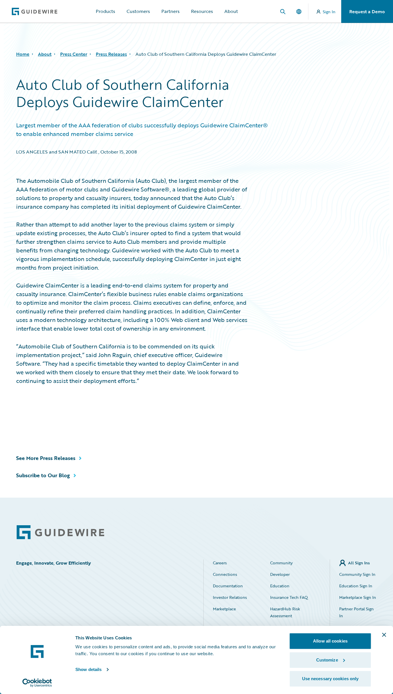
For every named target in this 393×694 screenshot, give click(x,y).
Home (22, 54)
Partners (170, 11)
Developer (280, 574)
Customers (138, 11)
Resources (202, 11)
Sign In (329, 12)
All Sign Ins (359, 563)
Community (281, 563)
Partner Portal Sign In (356, 612)
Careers (220, 563)
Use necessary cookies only (330, 678)
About (231, 11)
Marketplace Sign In (357, 597)
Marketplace (224, 609)
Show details (88, 669)
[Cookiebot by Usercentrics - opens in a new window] (37, 682)
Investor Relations (230, 597)
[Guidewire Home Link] (60, 532)
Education (279, 586)
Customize (327, 659)
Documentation (228, 586)
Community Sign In (357, 574)
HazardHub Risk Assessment (285, 612)
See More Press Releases (45, 458)
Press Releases (111, 54)
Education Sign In (355, 586)
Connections (225, 574)
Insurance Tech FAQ (289, 597)
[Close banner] (384, 635)
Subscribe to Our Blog (43, 475)
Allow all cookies (330, 641)
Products (105, 11)
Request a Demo (367, 11)
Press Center (73, 54)
